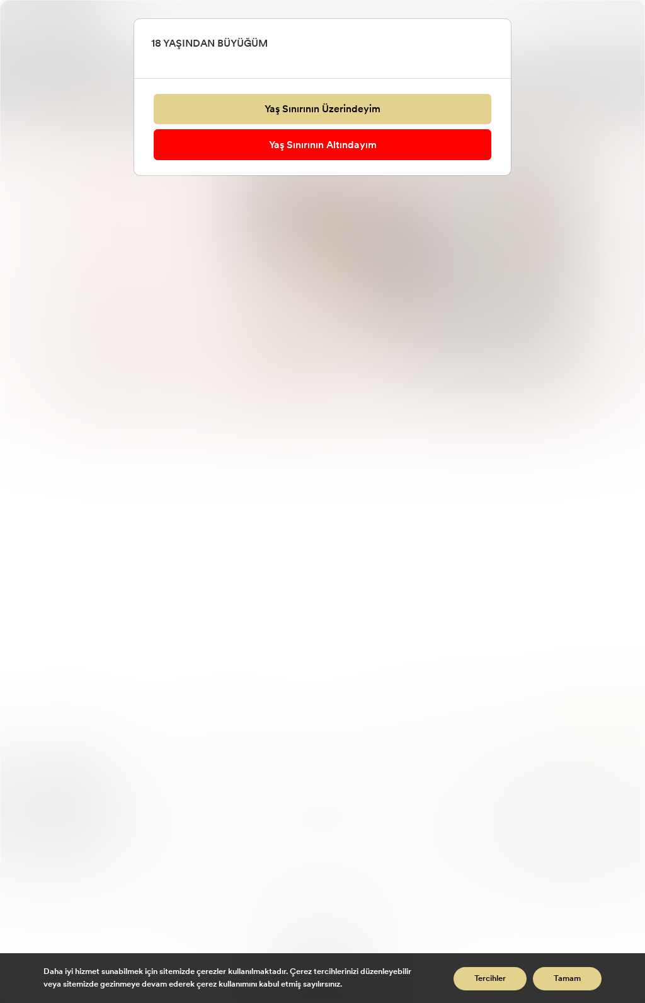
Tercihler (490, 978)
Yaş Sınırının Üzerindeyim (322, 108)
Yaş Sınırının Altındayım (323, 144)
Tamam (567, 978)
